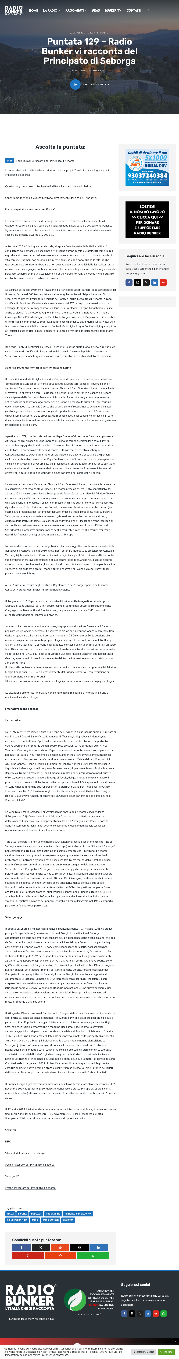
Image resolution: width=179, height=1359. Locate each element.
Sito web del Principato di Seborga (25, 1153)
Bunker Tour (79, 32)
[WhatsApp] (163, 1313)
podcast (36, 1214)
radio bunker (50, 1220)
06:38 (9, 160)
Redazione (80, 70)
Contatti (134, 10)
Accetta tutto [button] (166, 1351)
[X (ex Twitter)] (146, 282)
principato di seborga (78, 1214)
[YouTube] (163, 282)
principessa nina (17, 1220)
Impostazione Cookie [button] (143, 1351)
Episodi (91, 32)
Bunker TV (113, 10)
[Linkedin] (154, 282)
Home (33, 10)
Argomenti (75, 10)
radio (34, 1220)
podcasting (53, 1214)
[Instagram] (137, 282)
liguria (22, 1214)
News (96, 10)
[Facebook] (129, 282)
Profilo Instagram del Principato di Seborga (30, 1187)
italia (10, 1214)
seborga (68, 1220)
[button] (148, 10)
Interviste (102, 32)
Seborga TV (12, 1176)
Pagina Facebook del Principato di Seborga (30, 1164)
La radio (50, 10)
